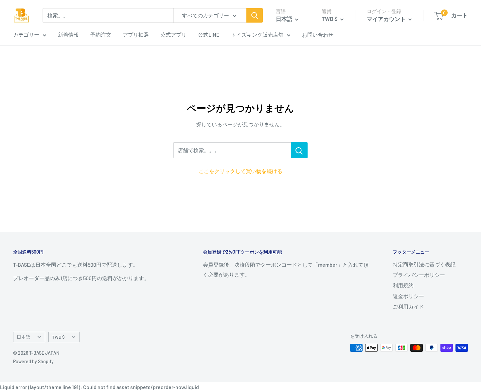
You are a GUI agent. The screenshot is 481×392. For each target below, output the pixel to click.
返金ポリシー (408, 296)
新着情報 (68, 34)
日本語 (23, 337)
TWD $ (58, 337)
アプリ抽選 (136, 34)
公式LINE (209, 34)
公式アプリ (173, 34)
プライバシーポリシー (419, 275)
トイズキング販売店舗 (257, 34)
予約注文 (100, 34)
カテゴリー (26, 34)
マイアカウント (387, 18)
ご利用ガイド (408, 306)
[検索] (254, 15)
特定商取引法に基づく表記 (424, 264)
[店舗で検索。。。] (299, 150)
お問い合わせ (317, 34)
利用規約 (403, 285)
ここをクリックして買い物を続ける (240, 171)
